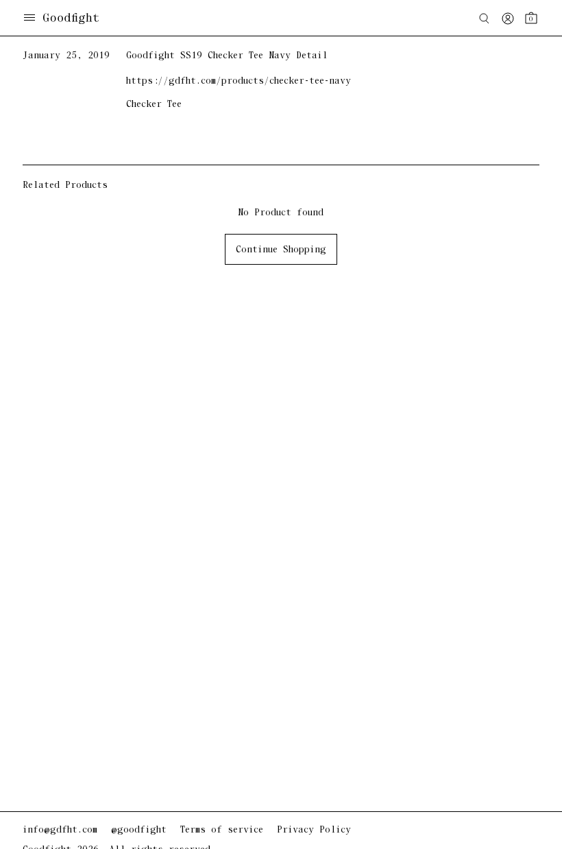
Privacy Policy (314, 830)
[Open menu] (29, 18)
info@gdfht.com (60, 830)
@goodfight (139, 830)
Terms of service (221, 830)
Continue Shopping (281, 250)
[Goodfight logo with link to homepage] (77, 18)
